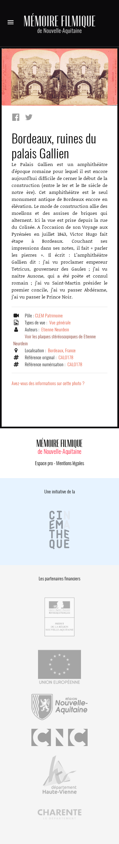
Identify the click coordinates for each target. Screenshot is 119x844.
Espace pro (44, 463)
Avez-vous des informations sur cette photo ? (48, 383)
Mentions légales (70, 463)
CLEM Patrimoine (49, 315)
